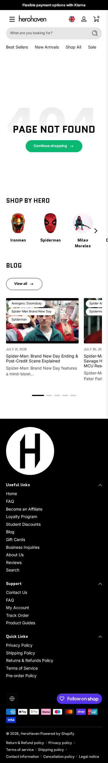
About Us (15, 554)
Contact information (22, 756)
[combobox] (46, 33)
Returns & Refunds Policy (29, 660)
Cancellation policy (59, 756)
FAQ (10, 501)
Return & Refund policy (25, 743)
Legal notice (89, 756)
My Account (17, 607)
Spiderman (50, 240)
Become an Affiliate (24, 509)
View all (20, 283)
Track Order (17, 615)
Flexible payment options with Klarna (54, 5)
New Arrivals (47, 47)
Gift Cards (15, 539)
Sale (92, 47)
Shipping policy (51, 749)
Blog (10, 531)
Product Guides (20, 622)
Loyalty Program (21, 516)
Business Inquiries (22, 547)
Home (11, 493)
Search (12, 569)
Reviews (14, 562)
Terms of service (20, 749)
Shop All (73, 47)
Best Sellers (17, 47)
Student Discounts (23, 524)
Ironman (18, 240)
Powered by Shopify (57, 733)
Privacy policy (60, 743)
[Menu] (12, 19)
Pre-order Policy (21, 675)
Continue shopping (50, 146)
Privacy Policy (19, 645)
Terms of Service (22, 668)
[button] (72, 19)
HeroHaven (30, 733)
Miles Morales (83, 243)
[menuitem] (54, 494)
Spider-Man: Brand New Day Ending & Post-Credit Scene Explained (42, 358)
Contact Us (16, 592)
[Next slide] (96, 231)
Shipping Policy (20, 652)
